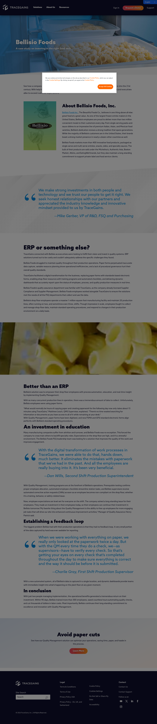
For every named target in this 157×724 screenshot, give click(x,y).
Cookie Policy (94, 78)
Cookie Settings (54, 80)
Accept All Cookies (105, 86)
